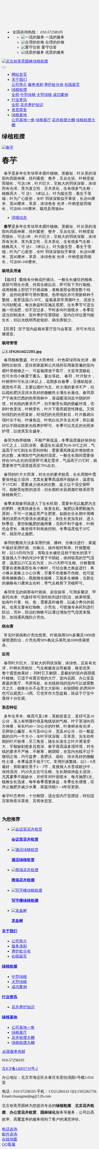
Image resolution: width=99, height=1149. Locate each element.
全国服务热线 (13, 1051)
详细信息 (19, 218)
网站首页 (19, 74)
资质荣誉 (19, 110)
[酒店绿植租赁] (25, 850)
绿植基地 (19, 115)
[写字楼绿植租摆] (27, 890)
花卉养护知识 (31, 105)
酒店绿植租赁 (23, 860)
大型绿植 (44, 95)
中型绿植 (28, 95)
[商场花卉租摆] (25, 870)
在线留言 (72, 85)
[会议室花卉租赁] (27, 829)
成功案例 (60, 95)
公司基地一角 (23, 120)
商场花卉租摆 (23, 880)
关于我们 (19, 79)
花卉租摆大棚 (63, 120)
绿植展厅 (43, 120)
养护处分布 (53, 85)
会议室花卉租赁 (25, 839)
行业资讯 (19, 100)
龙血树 (17, 921)
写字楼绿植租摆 (25, 900)
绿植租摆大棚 (23, 1043)
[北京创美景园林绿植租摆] (49, 61)
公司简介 (19, 85)
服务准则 (35, 85)
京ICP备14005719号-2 (20, 1068)
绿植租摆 (19, 90)
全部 (15, 95)
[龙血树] (19, 910)
